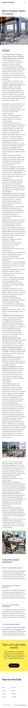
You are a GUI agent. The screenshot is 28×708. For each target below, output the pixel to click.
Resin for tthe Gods (8, 2)
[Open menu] (25, 2)
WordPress (23, 705)
